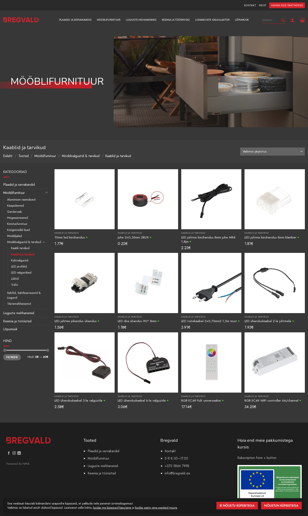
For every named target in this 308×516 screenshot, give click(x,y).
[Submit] (283, 20)
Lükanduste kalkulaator (212, 20)
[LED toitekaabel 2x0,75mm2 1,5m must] (211, 282)
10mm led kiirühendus (69, 237)
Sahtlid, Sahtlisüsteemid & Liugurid (24, 295)
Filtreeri (12, 357)
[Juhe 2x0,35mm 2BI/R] (148, 198)
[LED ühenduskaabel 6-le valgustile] (148, 362)
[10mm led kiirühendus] (84, 198)
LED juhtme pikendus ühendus (75, 321)
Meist (262, 5)
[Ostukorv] (302, 20)
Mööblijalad (14, 236)
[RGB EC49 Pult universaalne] (211, 362)
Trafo (14, 285)
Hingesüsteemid (17, 218)
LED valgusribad (21, 272)
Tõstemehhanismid (19, 304)
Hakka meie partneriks (287, 5)
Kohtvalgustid (19, 260)
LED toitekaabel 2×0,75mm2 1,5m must (209, 321)
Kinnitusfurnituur (17, 224)
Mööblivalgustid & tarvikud (81, 156)
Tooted (23, 156)
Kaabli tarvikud (20, 248)
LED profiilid (19, 266)
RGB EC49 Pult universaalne (201, 400)
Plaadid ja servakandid (75, 20)
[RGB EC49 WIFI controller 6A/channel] (275, 362)
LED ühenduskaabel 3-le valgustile (78, 400)
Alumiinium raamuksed (21, 199)
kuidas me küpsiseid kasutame (112, 508)
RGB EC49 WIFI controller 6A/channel (271, 400)
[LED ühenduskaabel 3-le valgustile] (84, 362)
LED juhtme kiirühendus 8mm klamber (270, 237)
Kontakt (250, 5)
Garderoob (14, 212)
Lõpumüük (242, 20)
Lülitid (15, 279)
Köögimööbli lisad (18, 230)
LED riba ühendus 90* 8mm (137, 321)
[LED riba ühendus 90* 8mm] (148, 282)
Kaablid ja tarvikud (22, 254)
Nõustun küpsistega (281, 505)
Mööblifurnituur (108, 20)
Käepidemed (15, 206)
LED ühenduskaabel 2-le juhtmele (268, 321)
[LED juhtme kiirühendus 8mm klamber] (275, 198)
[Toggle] (46, 192)
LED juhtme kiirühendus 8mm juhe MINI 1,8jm (208, 239)
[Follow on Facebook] (8, 453)
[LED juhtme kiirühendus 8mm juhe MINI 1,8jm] (211, 198)
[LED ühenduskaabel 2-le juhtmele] (275, 282)
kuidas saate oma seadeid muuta (156, 508)
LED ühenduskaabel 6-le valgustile (142, 400)
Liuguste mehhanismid (141, 20)
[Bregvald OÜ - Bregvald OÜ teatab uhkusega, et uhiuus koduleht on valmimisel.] (21, 20)
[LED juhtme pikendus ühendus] (84, 282)
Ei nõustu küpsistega (237, 505)
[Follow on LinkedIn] (19, 453)
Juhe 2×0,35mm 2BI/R (133, 237)
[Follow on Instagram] (14, 453)
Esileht (8, 156)
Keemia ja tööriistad (176, 20)
